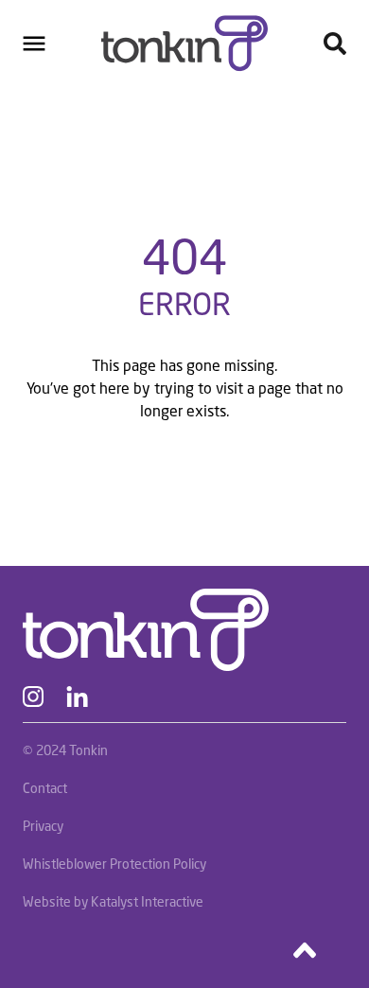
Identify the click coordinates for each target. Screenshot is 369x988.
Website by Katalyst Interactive (113, 901)
